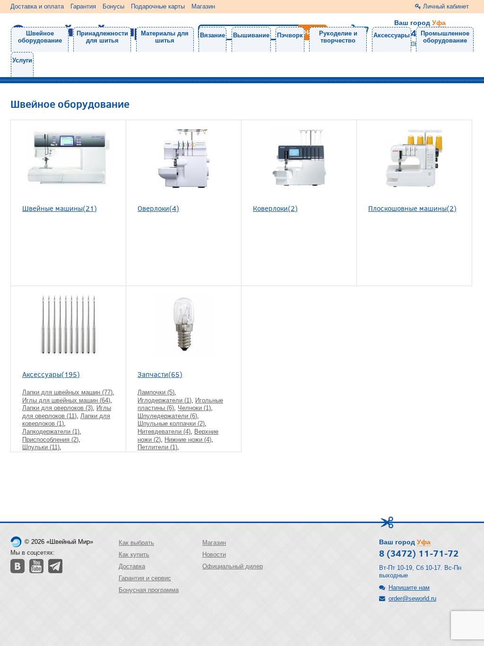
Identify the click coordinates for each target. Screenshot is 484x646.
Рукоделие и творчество (338, 37)
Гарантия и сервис (145, 578)
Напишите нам (409, 587)
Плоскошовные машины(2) (412, 208)
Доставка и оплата (37, 6)
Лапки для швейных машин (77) (67, 392)
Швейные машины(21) (59, 208)
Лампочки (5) (156, 392)
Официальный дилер (232, 566)
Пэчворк (290, 35)
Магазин (203, 6)
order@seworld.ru (412, 598)
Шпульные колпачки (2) (171, 423)
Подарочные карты (158, 6)
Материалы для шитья (165, 37)
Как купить (134, 554)
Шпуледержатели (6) (167, 415)
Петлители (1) (157, 447)
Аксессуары (391, 35)
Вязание (212, 35)
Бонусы (113, 6)
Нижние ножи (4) (187, 439)
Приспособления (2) (50, 439)
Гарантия (83, 6)
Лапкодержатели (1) (50, 431)
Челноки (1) (194, 407)
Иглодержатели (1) (164, 400)
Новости (214, 554)
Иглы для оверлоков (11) (66, 411)
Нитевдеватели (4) (164, 431)
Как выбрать (136, 542)
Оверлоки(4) (158, 208)
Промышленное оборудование (445, 37)
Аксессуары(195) (51, 374)
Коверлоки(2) (275, 208)
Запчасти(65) (160, 374)
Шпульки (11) (41, 447)
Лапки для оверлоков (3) (57, 407)
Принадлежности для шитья (102, 37)
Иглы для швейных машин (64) (66, 400)
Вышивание (251, 35)
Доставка (132, 566)
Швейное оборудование (40, 37)
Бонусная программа (149, 590)
